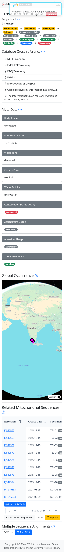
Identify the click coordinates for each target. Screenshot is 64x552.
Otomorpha (30, 36)
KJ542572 (9, 467)
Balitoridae (26, 43)
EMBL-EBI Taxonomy (18, 65)
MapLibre (53, 396)
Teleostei (8, 32)
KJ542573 (9, 474)
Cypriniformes (48, 39)
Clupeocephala (10, 36)
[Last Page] (56, 511)
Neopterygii (48, 28)
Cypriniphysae (26, 39)
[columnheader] (37, 421)
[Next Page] (49, 511)
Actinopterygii (10, 28)
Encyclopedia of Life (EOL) (21, 83)
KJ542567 (9, 430)
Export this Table (16, 504)
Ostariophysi (49, 36)
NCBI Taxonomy (16, 59)
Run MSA (24, 532)
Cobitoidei (8, 43)
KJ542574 (9, 482)
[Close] (59, 5)
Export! (53, 517)
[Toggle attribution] (59, 397)
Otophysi (8, 39)
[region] (32, 340)
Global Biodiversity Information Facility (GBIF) (32, 89)
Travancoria (44, 43)
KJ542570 (9, 452)
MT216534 (10, 497)
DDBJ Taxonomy (16, 71)
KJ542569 (9, 445)
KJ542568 (9, 438)
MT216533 (10, 489)
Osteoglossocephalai (29, 32)
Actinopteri (30, 28)
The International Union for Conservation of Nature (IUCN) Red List (30, 97)
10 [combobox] (8, 510)
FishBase (12, 77)
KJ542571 (9, 460)
